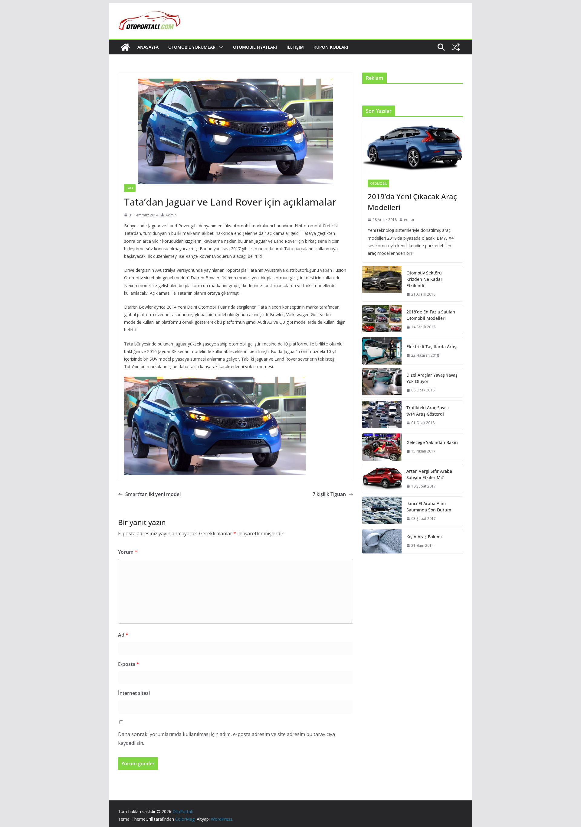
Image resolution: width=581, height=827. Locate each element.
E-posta (128, 664)
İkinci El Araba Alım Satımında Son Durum (428, 507)
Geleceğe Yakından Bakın (432, 442)
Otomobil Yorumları (192, 47)
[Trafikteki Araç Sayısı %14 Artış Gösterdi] (382, 415)
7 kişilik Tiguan (329, 494)
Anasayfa (148, 47)
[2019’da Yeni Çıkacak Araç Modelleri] (412, 147)
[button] (220, 47)
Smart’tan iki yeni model (153, 494)
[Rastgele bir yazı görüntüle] (455, 47)
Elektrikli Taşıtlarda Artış (431, 346)
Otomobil (378, 183)
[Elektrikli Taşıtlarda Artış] (382, 351)
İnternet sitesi (134, 693)
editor (409, 219)
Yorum (127, 552)
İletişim (295, 47)
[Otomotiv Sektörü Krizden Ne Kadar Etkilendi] (382, 283)
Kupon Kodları (330, 47)
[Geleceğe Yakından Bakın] (382, 447)
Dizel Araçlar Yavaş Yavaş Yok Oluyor (432, 378)
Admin (171, 215)
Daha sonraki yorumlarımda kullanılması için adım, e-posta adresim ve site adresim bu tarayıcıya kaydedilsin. (226, 738)
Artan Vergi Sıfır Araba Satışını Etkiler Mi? (429, 474)
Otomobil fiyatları (255, 47)
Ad (123, 634)
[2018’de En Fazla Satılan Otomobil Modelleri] (382, 319)
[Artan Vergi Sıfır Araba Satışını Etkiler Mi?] (382, 478)
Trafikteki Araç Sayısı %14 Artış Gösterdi (427, 411)
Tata (129, 188)
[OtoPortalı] (125, 47)
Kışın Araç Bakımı (424, 537)
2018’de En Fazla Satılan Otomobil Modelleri (430, 315)
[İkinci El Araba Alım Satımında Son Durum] (382, 511)
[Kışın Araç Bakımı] (382, 541)
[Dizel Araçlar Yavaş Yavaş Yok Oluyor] (382, 382)
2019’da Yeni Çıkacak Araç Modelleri (412, 201)
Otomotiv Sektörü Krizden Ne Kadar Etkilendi (424, 279)
